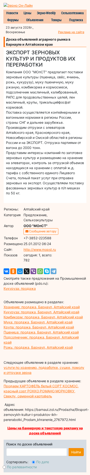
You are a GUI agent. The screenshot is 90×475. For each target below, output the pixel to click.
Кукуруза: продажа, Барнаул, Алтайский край (41, 312)
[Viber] (33, 271)
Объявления (34, 20)
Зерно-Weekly (46, 13)
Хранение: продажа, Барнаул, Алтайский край (42, 307)
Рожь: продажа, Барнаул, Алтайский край (38, 347)
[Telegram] (53, 271)
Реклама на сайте (71, 32)
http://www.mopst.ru (40, 249)
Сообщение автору (42, 231)
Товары (56, 20)
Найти (76, 452)
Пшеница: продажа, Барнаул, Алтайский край (41, 332)
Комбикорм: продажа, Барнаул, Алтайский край (43, 317)
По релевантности (22, 467)
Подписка (76, 20)
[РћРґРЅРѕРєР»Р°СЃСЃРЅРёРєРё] (13, 271)
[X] (27, 271)
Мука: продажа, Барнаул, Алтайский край (38, 322)
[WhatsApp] (40, 271)
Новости (12, 13)
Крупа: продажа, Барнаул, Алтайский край (39, 327)
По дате (42, 462)
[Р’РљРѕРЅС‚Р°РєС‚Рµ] (6, 271)
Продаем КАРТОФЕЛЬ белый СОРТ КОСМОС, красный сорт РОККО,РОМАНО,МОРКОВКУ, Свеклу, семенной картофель (41, 391)
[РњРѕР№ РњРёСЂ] (20, 271)
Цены (27, 13)
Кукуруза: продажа (20, 288)
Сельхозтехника (72, 13)
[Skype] (47, 271)
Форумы (13, 20)
